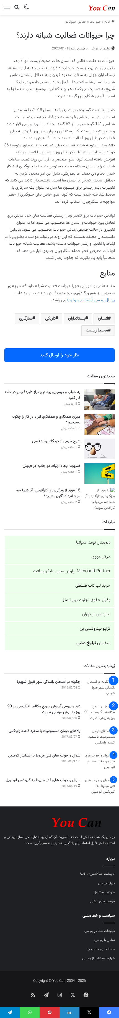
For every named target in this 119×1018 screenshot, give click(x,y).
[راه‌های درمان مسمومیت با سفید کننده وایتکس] (99, 738)
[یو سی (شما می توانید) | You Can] (59, 821)
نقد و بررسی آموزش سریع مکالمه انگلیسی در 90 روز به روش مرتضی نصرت (43, 709)
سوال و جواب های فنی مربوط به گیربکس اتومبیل (43, 780)
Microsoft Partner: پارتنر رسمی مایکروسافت (71, 571)
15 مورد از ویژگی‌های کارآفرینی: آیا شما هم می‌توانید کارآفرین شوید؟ (48, 493)
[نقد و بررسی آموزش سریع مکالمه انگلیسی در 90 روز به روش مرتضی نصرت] (99, 714)
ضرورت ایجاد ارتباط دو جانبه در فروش (51, 466)
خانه (108, 22)
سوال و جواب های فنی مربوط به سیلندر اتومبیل (44, 756)
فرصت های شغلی (102, 901)
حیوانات (95, 22)
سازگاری (25, 318)
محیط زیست (97, 330)
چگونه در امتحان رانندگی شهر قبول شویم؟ (48, 682)
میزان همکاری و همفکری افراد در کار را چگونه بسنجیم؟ (46, 420)
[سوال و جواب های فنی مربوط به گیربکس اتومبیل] (99, 787)
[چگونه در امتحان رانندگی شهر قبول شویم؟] (99, 689)
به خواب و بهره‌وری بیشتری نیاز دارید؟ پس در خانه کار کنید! (42, 395)
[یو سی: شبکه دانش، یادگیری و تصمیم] (93, 7)
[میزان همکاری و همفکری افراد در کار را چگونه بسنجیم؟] (99, 424)
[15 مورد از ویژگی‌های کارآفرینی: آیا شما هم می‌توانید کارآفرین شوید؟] (99, 499)
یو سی (110, 837)
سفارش (93, 643)
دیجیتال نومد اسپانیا (93, 542)
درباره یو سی (106, 883)
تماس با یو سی (104, 940)
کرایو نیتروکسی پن (94, 629)
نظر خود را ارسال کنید (59, 355)
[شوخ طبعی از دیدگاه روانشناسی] (99, 449)
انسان (103, 318)
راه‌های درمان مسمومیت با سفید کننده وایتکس (44, 731)
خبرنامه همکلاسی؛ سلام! (97, 874)
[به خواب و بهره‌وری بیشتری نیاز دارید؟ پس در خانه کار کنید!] (99, 399)
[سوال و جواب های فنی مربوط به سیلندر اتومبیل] (99, 763)
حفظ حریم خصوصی (101, 949)
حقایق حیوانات (75, 22)
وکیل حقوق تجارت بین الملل (85, 600)
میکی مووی (100, 557)
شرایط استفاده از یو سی (98, 958)
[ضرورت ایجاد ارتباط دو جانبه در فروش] (99, 473)
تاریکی (50, 318)
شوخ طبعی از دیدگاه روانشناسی (56, 441)
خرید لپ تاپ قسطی (92, 586)
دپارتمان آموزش (101, 48)
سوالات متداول (104, 892)
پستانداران (76, 318)
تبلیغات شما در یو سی (99, 931)
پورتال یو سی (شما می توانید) (91, 300)
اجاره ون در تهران (96, 614)
